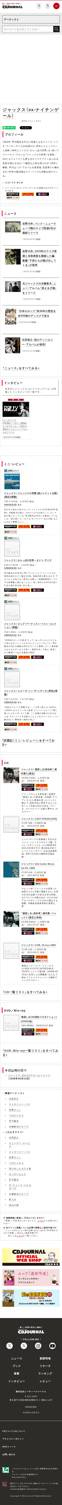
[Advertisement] (31, 70)
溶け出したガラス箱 (20, 1168)
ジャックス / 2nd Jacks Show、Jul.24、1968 (38, 866)
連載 (16, 1373)
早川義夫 (14, 1120)
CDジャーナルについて (13, 1431)
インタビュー (16, 1381)
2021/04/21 (33, 952)
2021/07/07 (33, 924)
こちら (40, 1220)
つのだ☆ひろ (16, 1115)
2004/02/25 (10, 504)
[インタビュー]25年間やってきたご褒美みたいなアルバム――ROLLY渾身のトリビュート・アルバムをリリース (15, 426)
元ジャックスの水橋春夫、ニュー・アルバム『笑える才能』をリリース (39, 287)
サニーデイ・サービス (19, 1145)
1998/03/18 (10, 702)
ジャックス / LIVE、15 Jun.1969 (38, 945)
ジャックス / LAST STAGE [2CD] (39, 818)
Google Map (31, 1406)
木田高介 (14, 1098)
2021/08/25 (33, 875)
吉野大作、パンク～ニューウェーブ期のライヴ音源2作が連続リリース (39, 228)
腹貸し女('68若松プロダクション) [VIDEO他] (39, 1019)
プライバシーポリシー (13, 1438)
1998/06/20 (10, 568)
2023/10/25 (33, 825)
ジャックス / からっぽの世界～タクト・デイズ (28, 560)
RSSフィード (9, 1446)
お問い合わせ (8, 1454)
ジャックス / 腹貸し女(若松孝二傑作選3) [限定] (39, 771)
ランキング (45, 1373)
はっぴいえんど (17, 1174)
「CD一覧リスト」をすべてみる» (25, 992)
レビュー (45, 1381)
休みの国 (14, 1205)
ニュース (16, 1358)
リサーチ (45, 1366)
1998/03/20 (42, 1025)
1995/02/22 (10, 635)
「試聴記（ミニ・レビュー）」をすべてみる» (28, 742)
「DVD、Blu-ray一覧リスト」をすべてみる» (30, 1052)
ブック (17, 1366)
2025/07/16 (33, 780)
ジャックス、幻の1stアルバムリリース (29, 1075)
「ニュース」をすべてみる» (21, 368)
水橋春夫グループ (19, 1126)
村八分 (12, 1199)
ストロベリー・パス (19, 1104)
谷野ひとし (15, 1109)
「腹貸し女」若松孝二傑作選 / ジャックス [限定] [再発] (38, 915)
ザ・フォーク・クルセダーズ (20, 1186)
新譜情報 (45, 1358)
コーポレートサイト (31, 1412)
